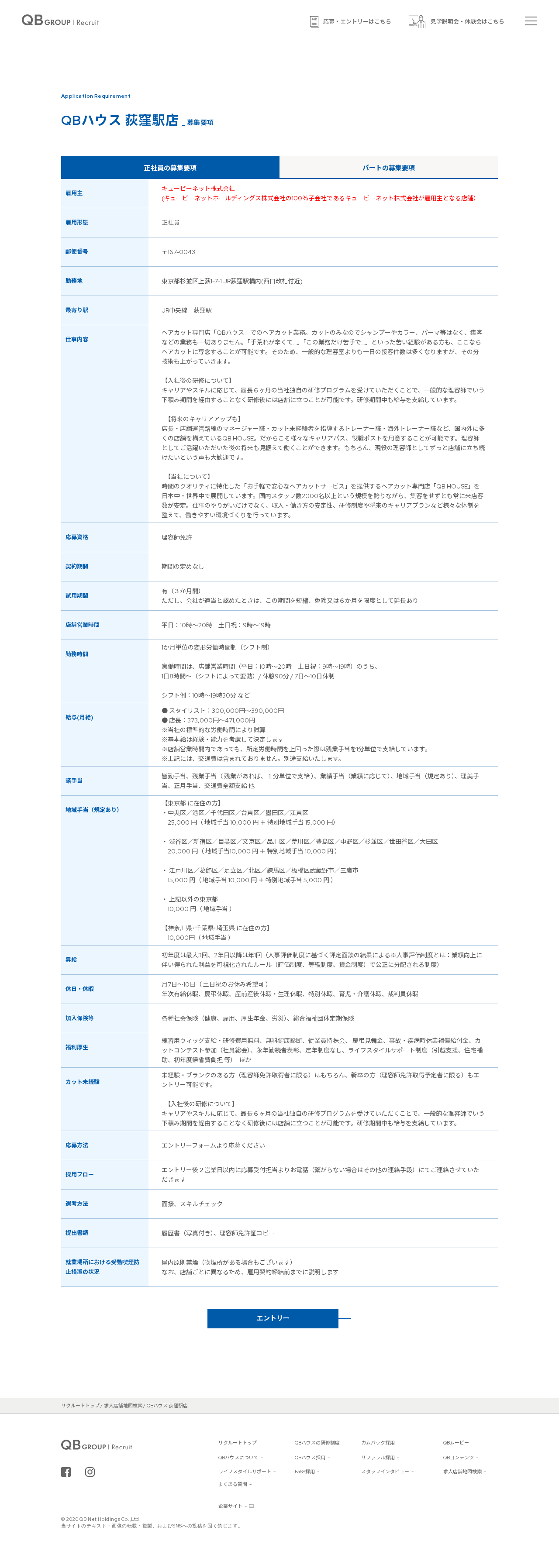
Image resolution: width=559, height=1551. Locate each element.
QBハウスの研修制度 (317, 1443)
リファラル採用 (378, 1458)
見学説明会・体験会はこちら (467, 21)
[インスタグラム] (90, 1472)
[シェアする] (66, 1472)
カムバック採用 (378, 1443)
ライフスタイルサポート (244, 1471)
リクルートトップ (237, 1443)
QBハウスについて (238, 1458)
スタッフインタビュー (385, 1471)
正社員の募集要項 (170, 168)
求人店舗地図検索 (462, 1471)
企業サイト (230, 1506)
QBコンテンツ (458, 1458)
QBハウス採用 (310, 1458)
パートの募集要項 (388, 168)
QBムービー (456, 1443)
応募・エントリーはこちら (357, 21)
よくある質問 (232, 1484)
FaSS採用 (305, 1471)
